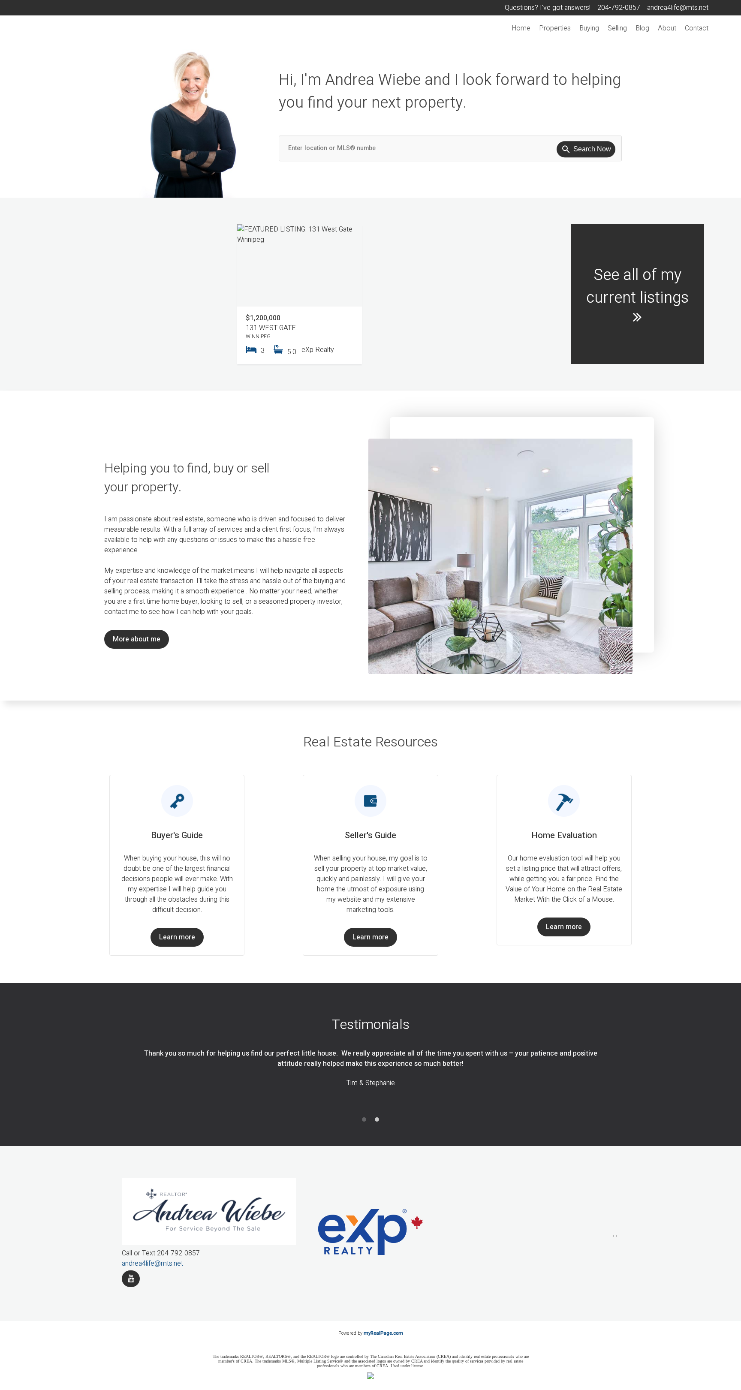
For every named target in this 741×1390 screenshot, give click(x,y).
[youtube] (131, 1278)
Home (521, 28)
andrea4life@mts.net (152, 1263)
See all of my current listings (637, 286)
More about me (136, 639)
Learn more (177, 937)
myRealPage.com (383, 1333)
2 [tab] (377, 1119)
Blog (642, 28)
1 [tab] (364, 1119)
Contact (696, 28)
